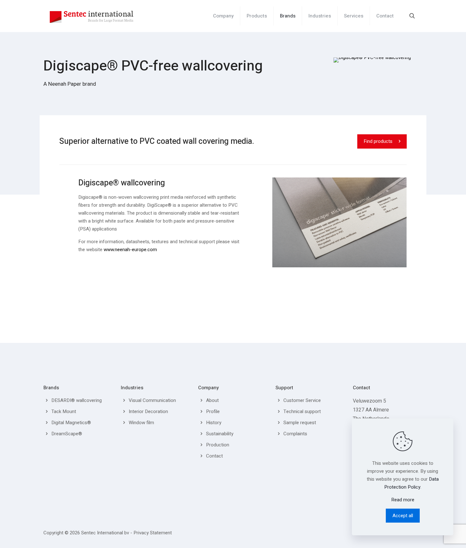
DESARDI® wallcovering (76, 400)
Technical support (302, 411)
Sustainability (219, 433)
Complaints (295, 433)
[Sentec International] (91, 16)
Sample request (299, 422)
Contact (214, 455)
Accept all (402, 515)
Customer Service (302, 400)
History (213, 422)
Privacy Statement (152, 532)
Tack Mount (63, 411)
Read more (402, 499)
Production (217, 444)
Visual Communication (152, 400)
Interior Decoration (148, 411)
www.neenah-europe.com (130, 249)
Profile (213, 411)
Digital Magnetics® (71, 422)
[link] (372, 60)
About (212, 400)
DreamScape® (66, 433)
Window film (141, 422)
